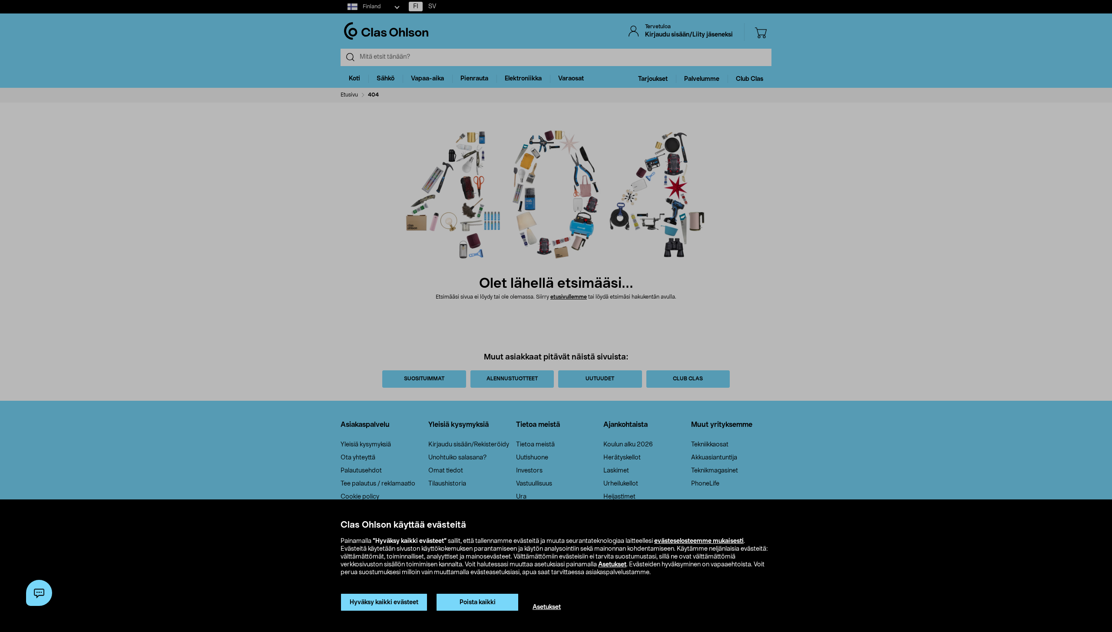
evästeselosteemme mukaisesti (699, 541)
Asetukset (612, 565)
